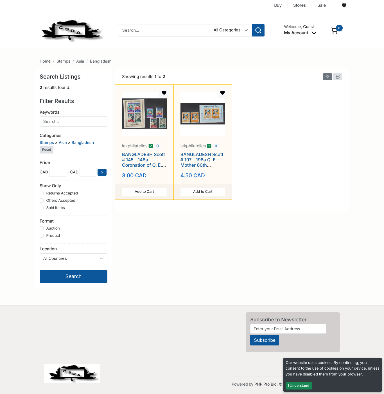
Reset (46, 149)
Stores (299, 5)
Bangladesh (101, 61)
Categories (50, 135)
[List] (337, 76)
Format (47, 221)
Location (48, 248)
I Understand (298, 385)
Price (45, 162)
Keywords (49, 112)
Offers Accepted (60, 200)
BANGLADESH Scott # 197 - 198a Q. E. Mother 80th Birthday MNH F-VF (201, 162)
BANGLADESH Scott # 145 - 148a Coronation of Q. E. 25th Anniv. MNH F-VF (143, 165)
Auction (53, 228)
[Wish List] (344, 5)
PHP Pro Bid (265, 384)
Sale (321, 5)
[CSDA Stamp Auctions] (70, 30)
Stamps (63, 61)
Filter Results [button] (58, 101)
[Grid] (327, 76)
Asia (80, 61)
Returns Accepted (62, 193)
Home (45, 61)
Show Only (50, 185)
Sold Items (55, 208)
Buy (278, 5)
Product (53, 235)
